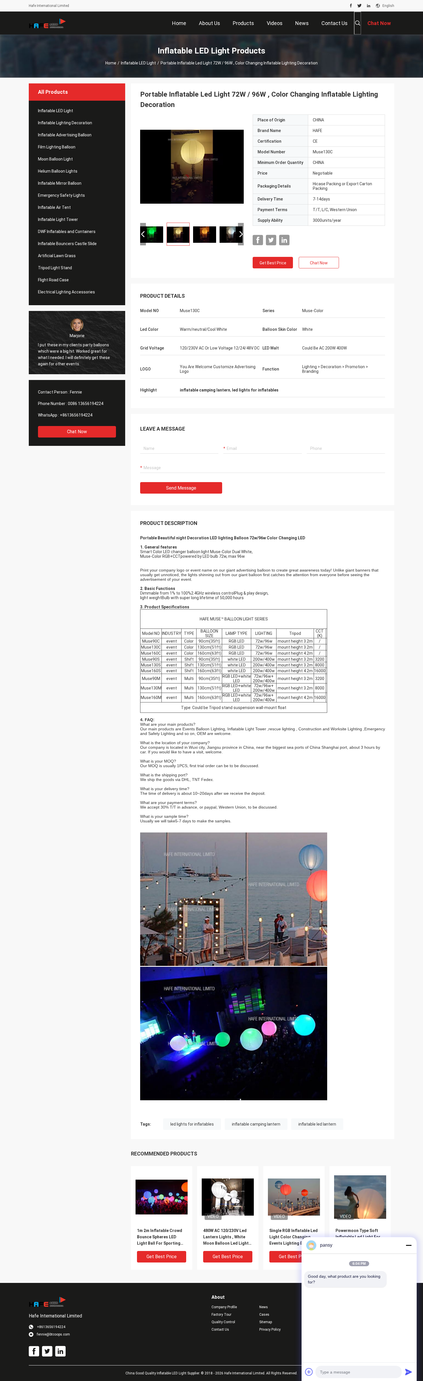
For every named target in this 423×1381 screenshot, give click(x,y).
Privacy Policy (270, 1329)
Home (110, 63)
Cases (264, 1315)
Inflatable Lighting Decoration (65, 123)
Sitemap (265, 1322)
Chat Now (77, 431)
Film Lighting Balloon (56, 147)
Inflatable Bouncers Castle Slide (67, 243)
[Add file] (309, 1371)
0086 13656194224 (85, 403)
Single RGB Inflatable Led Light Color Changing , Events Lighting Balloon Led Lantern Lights (293, 1237)
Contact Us (220, 1329)
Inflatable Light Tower (58, 219)
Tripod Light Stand (55, 267)
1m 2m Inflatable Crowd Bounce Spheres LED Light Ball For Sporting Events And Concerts (159, 1237)
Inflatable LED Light (138, 63)
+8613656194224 (76, 415)
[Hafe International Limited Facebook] (351, 6)
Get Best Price (273, 263)
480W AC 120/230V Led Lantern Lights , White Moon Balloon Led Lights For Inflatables (227, 1237)
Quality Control (223, 1322)
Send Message (181, 488)
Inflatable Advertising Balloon (65, 135)
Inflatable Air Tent (54, 207)
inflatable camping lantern (256, 1124)
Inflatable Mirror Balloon (59, 183)
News (263, 1307)
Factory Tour (221, 1315)
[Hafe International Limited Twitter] (359, 6)
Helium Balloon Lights (57, 171)
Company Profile (224, 1307)
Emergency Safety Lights (61, 195)
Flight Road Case (53, 280)
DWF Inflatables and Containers (67, 231)
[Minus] (408, 1245)
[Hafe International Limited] (47, 23)
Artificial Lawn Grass (57, 255)
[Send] (408, 1371)
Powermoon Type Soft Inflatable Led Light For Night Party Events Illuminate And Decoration (358, 1237)
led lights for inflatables (192, 1124)
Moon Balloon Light (55, 159)
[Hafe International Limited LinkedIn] (368, 6)
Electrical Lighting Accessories (66, 292)
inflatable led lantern (317, 1124)
